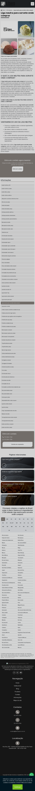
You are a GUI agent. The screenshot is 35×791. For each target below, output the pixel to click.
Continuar (17, 787)
